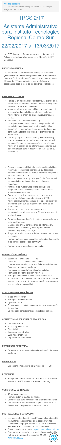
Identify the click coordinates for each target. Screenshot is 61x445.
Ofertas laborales (12, 3)
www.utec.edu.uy (15, 437)
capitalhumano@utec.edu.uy (46, 429)
